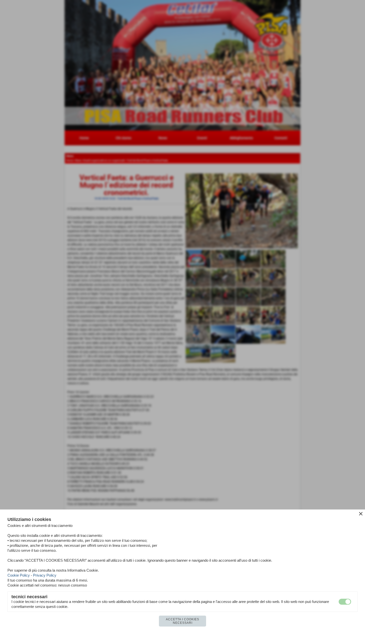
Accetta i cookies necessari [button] (182, 621)
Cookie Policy (18, 575)
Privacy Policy (44, 575)
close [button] (361, 514)
